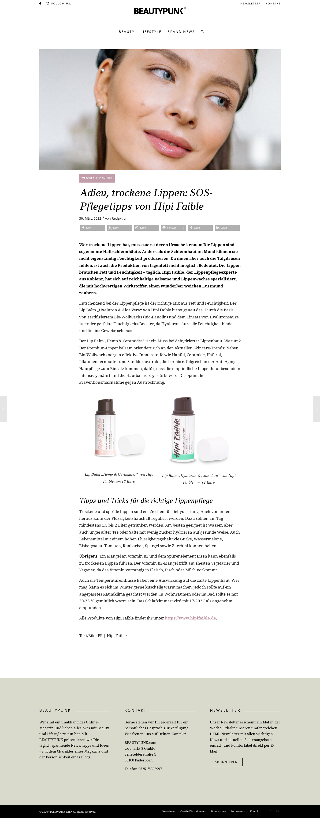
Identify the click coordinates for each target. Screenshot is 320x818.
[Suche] (201, 32)
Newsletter (250, 3)
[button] (92, 228)
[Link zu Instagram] (47, 3)
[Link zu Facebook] (40, 3)
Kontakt (273, 3)
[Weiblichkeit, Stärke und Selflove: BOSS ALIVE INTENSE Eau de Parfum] (3, 409)
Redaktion (119, 218)
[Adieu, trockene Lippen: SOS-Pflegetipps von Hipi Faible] (160, 109)
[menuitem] (250, 3)
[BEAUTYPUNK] (160, 16)
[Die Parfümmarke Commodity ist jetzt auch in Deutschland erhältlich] (316, 409)
